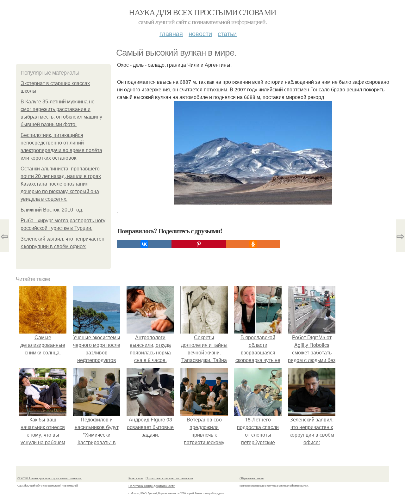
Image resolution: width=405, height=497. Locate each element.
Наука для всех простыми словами (202, 12)
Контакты (135, 478)
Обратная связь (252, 478)
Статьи (227, 33)
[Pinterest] (198, 244)
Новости (200, 33)
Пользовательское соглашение (169, 478)
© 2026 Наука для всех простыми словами (49, 478)
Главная (171, 33)
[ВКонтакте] (144, 244)
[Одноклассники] (253, 244)
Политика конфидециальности (151, 485)
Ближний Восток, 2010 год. (52, 209)
